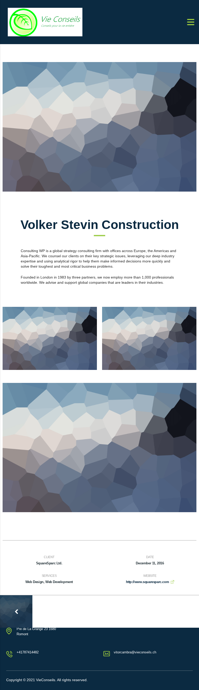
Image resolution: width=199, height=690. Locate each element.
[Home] (45, 22)
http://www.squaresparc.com (147, 582)
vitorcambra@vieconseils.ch (135, 652)
